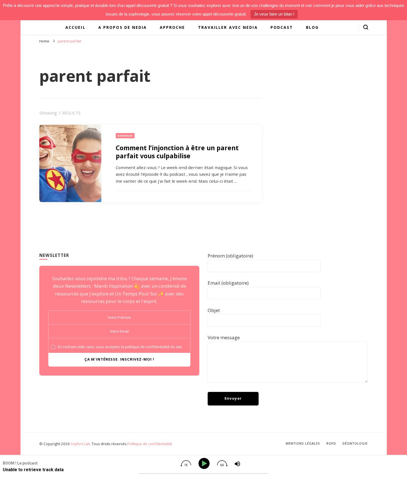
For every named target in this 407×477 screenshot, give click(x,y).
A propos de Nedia (122, 27)
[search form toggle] (365, 27)
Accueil (75, 27)
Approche (172, 27)
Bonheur (125, 135)
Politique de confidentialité (149, 443)
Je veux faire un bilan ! (274, 14)
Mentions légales (303, 443)
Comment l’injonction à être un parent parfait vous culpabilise (177, 152)
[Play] (205, 463)
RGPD (331, 443)
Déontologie (355, 443)
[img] (186, 463)
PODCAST (282, 27)
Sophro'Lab (80, 443)
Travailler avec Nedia (228, 27)
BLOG (312, 27)
